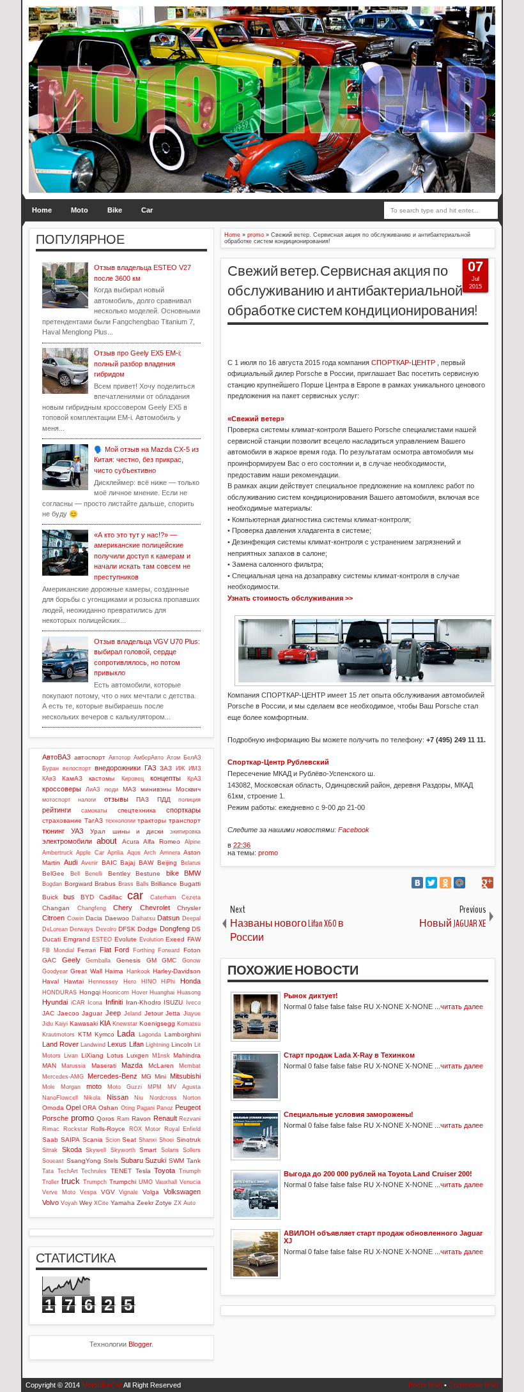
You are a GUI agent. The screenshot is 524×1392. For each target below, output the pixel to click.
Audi (70, 862)
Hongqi (89, 992)
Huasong (189, 992)
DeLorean (55, 929)
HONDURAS (59, 992)
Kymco (104, 1034)
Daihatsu (143, 918)
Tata (48, 1171)
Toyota (164, 1170)
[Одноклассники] (445, 882)
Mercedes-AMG (63, 1077)
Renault (165, 1118)
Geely (71, 960)
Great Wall (86, 971)
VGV (108, 1191)
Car (147, 210)
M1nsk (161, 1055)
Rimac (50, 1129)
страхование (62, 820)
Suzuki (155, 1160)
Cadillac (110, 897)
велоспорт (77, 768)
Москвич (188, 789)
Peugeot (188, 1107)
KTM (84, 1034)
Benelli (93, 874)
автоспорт (89, 757)
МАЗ (129, 789)
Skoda (72, 1149)
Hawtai (74, 981)
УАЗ (77, 831)
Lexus (117, 1044)
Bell (75, 874)
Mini (160, 1076)
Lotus (115, 1055)
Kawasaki (84, 1023)
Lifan (136, 1044)
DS (196, 928)
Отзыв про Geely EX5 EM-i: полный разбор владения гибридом (137, 363)
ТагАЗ (93, 820)
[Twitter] (431, 882)
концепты (165, 778)
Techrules (94, 1171)
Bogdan (52, 884)
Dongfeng (175, 928)
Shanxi (148, 1140)
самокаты (94, 810)
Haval (50, 981)
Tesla (143, 1170)
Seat (129, 1139)
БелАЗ (192, 757)
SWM (176, 1160)
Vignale (128, 1192)
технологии (120, 821)
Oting (128, 1108)
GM (151, 960)
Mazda (132, 1065)
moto (94, 1086)
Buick (50, 897)
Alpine (193, 842)
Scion (112, 1140)
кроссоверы (61, 789)
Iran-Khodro (143, 1002)
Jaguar (92, 1013)
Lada (126, 1033)
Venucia (190, 1182)
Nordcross (163, 1098)
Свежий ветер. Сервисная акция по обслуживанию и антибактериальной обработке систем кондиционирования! (352, 291)
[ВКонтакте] (417, 882)
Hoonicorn (115, 992)
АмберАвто (149, 757)
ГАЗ (150, 768)
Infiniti (114, 1002)
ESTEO (102, 939)
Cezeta (191, 897)
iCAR (78, 1002)
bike (172, 873)
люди (111, 789)
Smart (148, 1149)
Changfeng (91, 908)
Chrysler (189, 907)
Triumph (190, 1171)
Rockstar (75, 1129)
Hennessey (103, 981)
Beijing (167, 862)
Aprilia (115, 852)
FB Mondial (58, 950)
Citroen (53, 918)
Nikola (92, 1098)
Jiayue (192, 1013)
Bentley (119, 873)
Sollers (192, 1150)
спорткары (183, 810)
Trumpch (95, 1182)
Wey (85, 1202)
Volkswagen (182, 1191)
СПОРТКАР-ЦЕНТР (403, 362)
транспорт (185, 820)
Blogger (139, 1344)
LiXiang (92, 1055)
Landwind (93, 1045)
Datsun (168, 918)
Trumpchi (122, 1181)
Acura (130, 841)
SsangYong (83, 1160)
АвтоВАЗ (56, 757)
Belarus (191, 863)
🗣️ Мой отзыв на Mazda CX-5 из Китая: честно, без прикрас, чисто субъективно (146, 459)
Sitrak (50, 1150)
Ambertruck (57, 852)
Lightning (157, 1045)
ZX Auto (185, 1203)
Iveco (193, 1002)
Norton (192, 1098)
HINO (149, 981)
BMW (192, 873)
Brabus (105, 883)
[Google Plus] (487, 882)
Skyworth (123, 1150)
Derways (81, 929)
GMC (169, 960)
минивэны (156, 789)
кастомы (101, 778)
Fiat (105, 950)
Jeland (132, 1013)
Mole (48, 1087)
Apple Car (90, 852)
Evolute (125, 939)
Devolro (106, 929)
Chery (122, 907)
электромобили (67, 841)
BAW (146, 862)
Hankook (138, 971)
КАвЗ (49, 778)
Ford (121, 950)
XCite (101, 1203)
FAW (194, 939)
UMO (146, 1182)
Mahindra (187, 1055)
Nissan (117, 1097)
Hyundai (55, 1002)
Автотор (119, 757)
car (135, 895)
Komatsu (189, 1024)
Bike (114, 210)
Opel (73, 1107)
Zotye (163, 1202)
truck (70, 1181)
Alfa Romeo (161, 841)
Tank (194, 1160)
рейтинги (56, 810)
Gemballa (98, 960)
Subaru (132, 1160)
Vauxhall (166, 1182)
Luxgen (138, 1055)
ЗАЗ (166, 768)
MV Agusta (184, 1087)
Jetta (173, 1013)
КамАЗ (72, 778)
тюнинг (53, 831)
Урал (97, 831)
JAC (48, 1013)
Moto (79, 210)
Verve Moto (58, 1192)
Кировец (132, 778)
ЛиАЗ (93, 789)
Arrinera (170, 852)
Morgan (71, 1087)
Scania (92, 1139)
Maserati (103, 1065)
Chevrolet (155, 907)
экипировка (185, 831)
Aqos (134, 852)
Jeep (113, 1013)
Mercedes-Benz (112, 1076)
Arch (150, 852)
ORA (89, 1107)
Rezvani (190, 1119)
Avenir (89, 863)
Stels (111, 1160)
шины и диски (138, 831)
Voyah (69, 1203)
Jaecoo (68, 1013)
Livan (71, 1055)
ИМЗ (195, 768)
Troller (50, 1182)
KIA (105, 1023)
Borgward (79, 883)
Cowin (75, 918)
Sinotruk (188, 1139)
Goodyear (55, 971)
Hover (140, 992)
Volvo (50, 1202)
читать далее (461, 1006)
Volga (151, 1191)
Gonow (191, 960)
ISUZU (173, 1002)
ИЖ (180, 768)
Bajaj (127, 862)
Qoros (105, 1118)
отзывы (116, 799)
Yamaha (123, 1202)
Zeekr (145, 1202)
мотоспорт (56, 800)
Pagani (146, 1108)
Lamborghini (182, 1034)
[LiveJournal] (473, 882)
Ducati (51, 939)
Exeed (175, 939)
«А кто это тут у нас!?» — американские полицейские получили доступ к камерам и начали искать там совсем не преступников (142, 556)
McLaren (161, 1065)
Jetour (153, 1013)
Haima (114, 971)
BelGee (53, 873)
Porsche (55, 1118)
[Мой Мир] (459, 882)
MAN (49, 1065)
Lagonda (150, 1034)
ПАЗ (142, 799)
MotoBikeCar (102, 1385)
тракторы (151, 820)
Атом (173, 757)
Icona (95, 1002)
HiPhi (168, 981)
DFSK (126, 928)
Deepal (191, 918)
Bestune (147, 873)
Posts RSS (425, 1385)
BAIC (109, 862)
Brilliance (164, 883)
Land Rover (60, 1044)
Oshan (108, 1107)
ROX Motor (145, 1129)
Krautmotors (58, 1034)
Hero (129, 981)
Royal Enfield (182, 1129)
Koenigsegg (157, 1023)
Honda (190, 981)
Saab (50, 1139)
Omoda (53, 1107)
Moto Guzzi (124, 1087)
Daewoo (117, 918)
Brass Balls (133, 884)
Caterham (163, 897)
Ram (123, 1119)
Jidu (47, 1024)
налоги (87, 800)
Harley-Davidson (177, 971)
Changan (56, 907)
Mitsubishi (185, 1076)
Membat (190, 1066)
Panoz (165, 1108)
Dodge (147, 928)
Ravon (141, 1118)
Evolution (151, 939)
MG (146, 1076)
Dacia (94, 918)
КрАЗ (194, 778)
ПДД (164, 799)
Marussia (73, 1066)
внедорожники (118, 768)
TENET (121, 1170)
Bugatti (190, 883)
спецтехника (137, 810)
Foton (192, 950)
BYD (87, 897)
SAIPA (70, 1139)
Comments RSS (473, 1385)
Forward (169, 950)
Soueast (53, 1161)
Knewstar (124, 1024)
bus (69, 897)
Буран (50, 768)
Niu (138, 1098)
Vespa (88, 1192)
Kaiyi (61, 1024)
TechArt (68, 1171)
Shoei (166, 1140)
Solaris (170, 1150)
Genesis (128, 960)
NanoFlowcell (60, 1098)
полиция (189, 800)
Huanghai (162, 992)
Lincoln (181, 1044)
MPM (155, 1087)
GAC (49, 960)
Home (42, 210)
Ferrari (86, 950)
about (106, 841)
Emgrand (76, 939)
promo (268, 853)
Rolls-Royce (108, 1128)
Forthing (144, 950)
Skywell (96, 1150)
